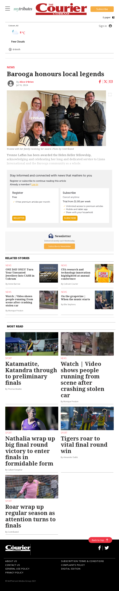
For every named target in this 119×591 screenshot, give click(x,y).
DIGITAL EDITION (70, 568)
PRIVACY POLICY (14, 572)
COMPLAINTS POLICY (73, 564)
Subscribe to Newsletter (59, 246)
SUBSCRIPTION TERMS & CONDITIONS (82, 561)
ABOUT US (11, 561)
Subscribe (102, 9)
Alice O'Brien (27, 81)
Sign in (103, 26)
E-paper (107, 17)
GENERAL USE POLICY (17, 568)
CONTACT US (12, 564)
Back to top (98, 540)
